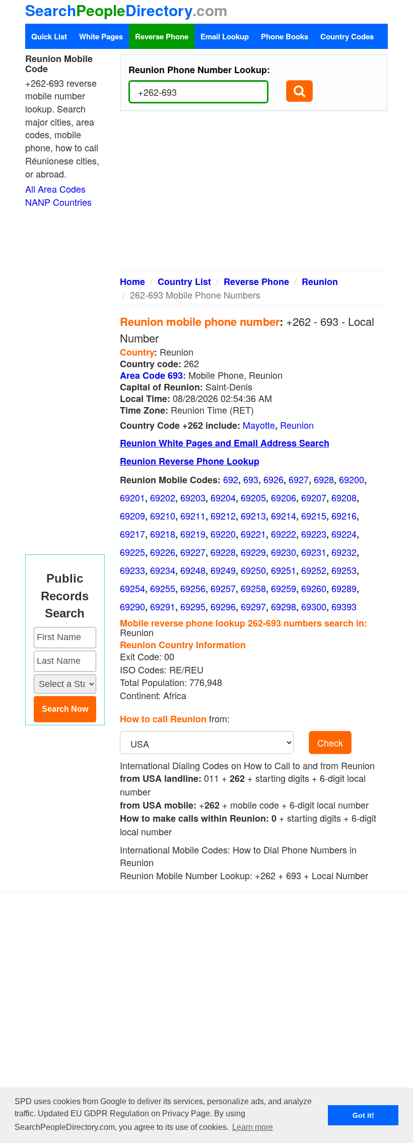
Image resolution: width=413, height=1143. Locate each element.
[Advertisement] (254, 194)
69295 (192, 606)
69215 (313, 515)
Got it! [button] (363, 1115)
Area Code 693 (151, 375)
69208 (344, 497)
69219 (192, 533)
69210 (162, 515)
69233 (132, 570)
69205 (253, 497)
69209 (132, 515)
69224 (344, 533)
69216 (344, 515)
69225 (132, 551)
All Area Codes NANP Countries (58, 195)
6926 (273, 479)
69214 (283, 515)
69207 (313, 497)
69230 (283, 551)
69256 (192, 588)
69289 (344, 588)
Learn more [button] (252, 1127)
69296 (223, 606)
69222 (283, 533)
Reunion (320, 281)
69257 (223, 588)
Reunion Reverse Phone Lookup (189, 461)
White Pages (101, 36)
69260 (313, 588)
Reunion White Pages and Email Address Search (224, 442)
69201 (132, 497)
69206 (283, 497)
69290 (132, 606)
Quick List (49, 36)
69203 (192, 497)
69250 (253, 570)
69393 (344, 606)
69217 (132, 533)
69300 (313, 606)
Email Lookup (224, 36)
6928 (324, 479)
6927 (299, 479)
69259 (283, 588)
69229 (253, 551)
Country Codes (347, 36)
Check (330, 742)
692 (230, 479)
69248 (192, 570)
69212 (223, 515)
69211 (192, 515)
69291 (162, 606)
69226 (162, 551)
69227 (192, 551)
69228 (223, 551)
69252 (313, 570)
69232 (344, 551)
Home (132, 281)
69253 (344, 570)
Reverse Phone (161, 36)
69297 (253, 606)
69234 (162, 570)
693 (250, 479)
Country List (184, 281)
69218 (162, 533)
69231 (313, 551)
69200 (351, 479)
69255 (162, 588)
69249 (223, 570)
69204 (223, 497)
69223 (313, 533)
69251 (283, 570)
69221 (253, 533)
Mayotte (259, 424)
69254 (132, 588)
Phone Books (284, 36)
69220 (223, 533)
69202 (162, 497)
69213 (253, 515)
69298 (283, 606)
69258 (253, 588)
